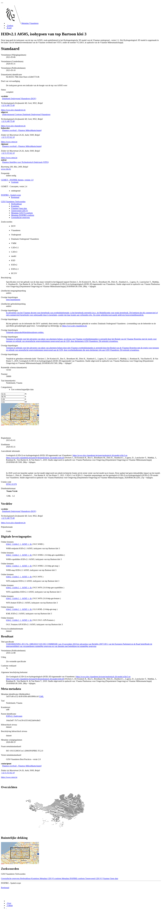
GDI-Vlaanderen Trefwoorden (13, 202)
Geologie (14, 182)
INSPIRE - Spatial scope (11, 195)
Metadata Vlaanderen (29, 23)
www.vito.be (6, 169)
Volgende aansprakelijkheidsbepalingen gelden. (25, 332)
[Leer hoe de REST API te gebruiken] (6, 908)
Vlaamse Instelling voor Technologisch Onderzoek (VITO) (25, 162)
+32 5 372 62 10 (8, 137)
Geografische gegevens (20, 217)
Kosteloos (15, 206)
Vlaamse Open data (19, 208)
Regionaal (15, 197)
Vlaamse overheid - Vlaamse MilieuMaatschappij (22, 130)
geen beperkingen (13, 299)
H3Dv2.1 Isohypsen (14, 716)
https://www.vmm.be (9, 142)
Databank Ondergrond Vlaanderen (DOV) (19, 98)
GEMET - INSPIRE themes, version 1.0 (17, 180)
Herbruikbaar (16, 204)
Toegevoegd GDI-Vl (19, 211)
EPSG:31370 (11, 484)
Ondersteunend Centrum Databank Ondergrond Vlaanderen (26, 114)
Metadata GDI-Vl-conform (22, 213)
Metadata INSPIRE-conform (22, 215)
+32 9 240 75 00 (8, 105)
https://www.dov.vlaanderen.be (13, 110)
